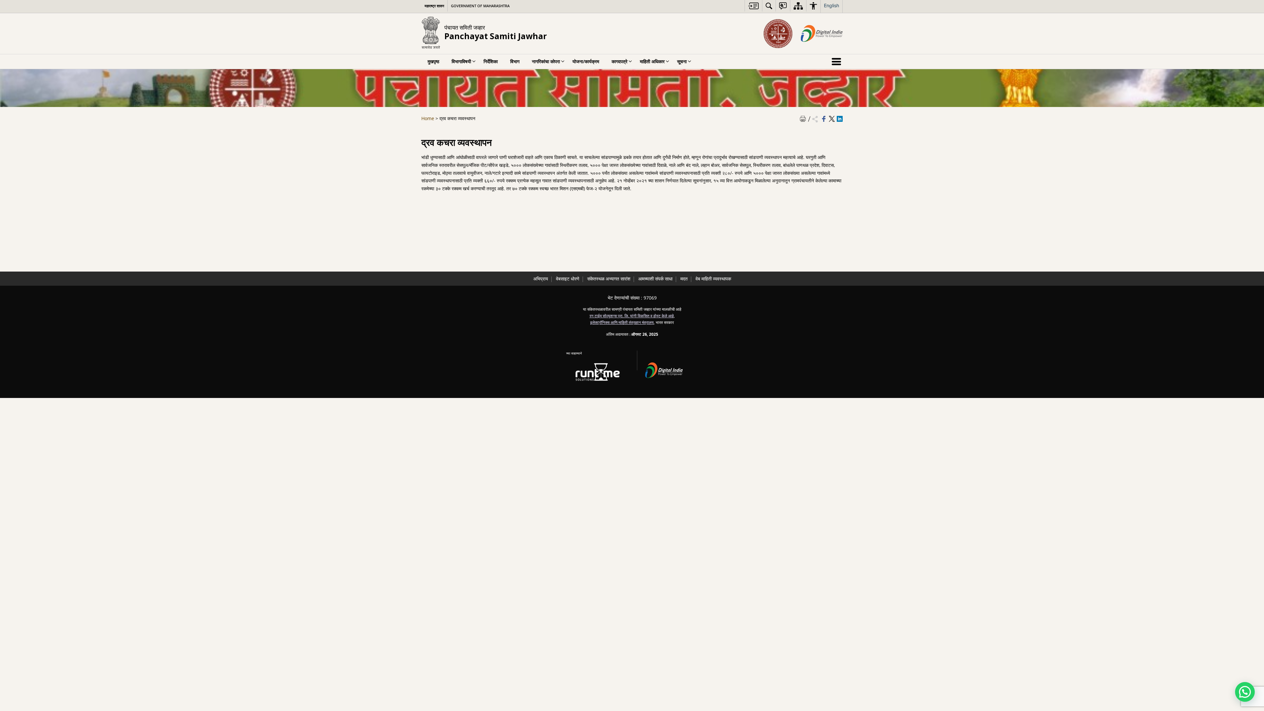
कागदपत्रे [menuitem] (619, 61)
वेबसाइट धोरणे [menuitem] (567, 279)
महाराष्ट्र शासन (434, 5)
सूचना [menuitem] (682, 61)
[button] (1245, 692)
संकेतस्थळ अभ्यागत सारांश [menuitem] (608, 279)
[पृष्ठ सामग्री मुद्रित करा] (803, 119)
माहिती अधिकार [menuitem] (652, 61)
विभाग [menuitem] (514, 61)
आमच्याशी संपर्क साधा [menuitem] (655, 279)
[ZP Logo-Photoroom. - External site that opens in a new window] (778, 33)
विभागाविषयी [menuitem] (461, 61)
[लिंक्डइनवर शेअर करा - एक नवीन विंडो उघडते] (840, 119)
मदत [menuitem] (684, 279)
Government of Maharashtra (480, 5)
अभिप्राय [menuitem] (540, 279)
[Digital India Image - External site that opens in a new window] (822, 33)
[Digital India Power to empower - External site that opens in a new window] (668, 369)
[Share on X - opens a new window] (832, 119)
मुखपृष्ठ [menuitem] (433, 61)
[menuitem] (753, 6)
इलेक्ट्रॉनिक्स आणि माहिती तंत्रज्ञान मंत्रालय (622, 322)
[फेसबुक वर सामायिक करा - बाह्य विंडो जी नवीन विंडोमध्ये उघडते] (824, 119)
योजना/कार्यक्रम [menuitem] (585, 61)
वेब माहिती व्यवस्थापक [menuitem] (713, 279)
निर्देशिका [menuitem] (491, 61)
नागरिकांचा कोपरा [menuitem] (546, 61)
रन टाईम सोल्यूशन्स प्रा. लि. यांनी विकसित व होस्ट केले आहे (632, 315)
